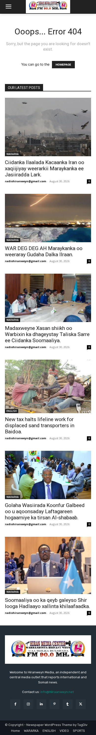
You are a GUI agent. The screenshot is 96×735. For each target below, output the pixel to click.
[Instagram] (28, 704)
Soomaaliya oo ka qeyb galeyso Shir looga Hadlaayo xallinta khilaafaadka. (47, 603)
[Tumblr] (67, 704)
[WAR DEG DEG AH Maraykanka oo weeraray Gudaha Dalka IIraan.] (48, 218)
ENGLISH (11, 411)
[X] (80, 704)
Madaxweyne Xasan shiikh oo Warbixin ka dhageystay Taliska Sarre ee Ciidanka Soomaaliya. (47, 334)
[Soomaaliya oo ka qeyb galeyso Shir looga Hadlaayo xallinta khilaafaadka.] (48, 565)
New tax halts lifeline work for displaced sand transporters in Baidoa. (39, 425)
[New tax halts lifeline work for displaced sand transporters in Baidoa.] (48, 386)
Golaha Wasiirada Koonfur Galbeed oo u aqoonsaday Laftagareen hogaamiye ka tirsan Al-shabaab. (45, 511)
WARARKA (12, 154)
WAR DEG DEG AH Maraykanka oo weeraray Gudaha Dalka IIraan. (43, 251)
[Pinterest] (54, 704)
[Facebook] (15, 704)
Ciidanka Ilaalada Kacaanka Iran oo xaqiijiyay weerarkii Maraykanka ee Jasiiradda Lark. (44, 168)
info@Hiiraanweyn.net (57, 692)
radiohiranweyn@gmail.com (25, 181)
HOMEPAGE (63, 64)
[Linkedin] (41, 704)
